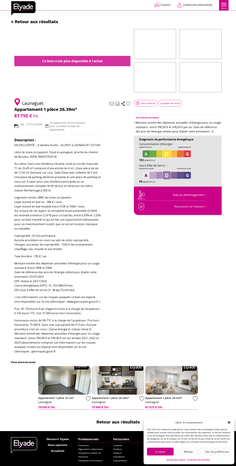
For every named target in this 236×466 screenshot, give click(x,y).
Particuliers (121, 439)
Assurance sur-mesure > (190, 206)
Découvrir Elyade (57, 439)
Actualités (57, 451)
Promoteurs (83, 445)
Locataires (117, 445)
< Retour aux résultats (34, 21)
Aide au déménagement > (189, 195)
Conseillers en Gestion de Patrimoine (89, 455)
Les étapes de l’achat (170, 103)
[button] (229, 422)
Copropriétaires (120, 460)
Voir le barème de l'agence (147, 117)
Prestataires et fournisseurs (90, 460)
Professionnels (88, 439)
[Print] (118, 104)
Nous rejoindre (57, 445)
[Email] (112, 103)
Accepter (160, 451)
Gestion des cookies (176, 459)
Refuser (188, 451)
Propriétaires (119, 456)
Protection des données (198, 459)
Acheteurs (117, 449)
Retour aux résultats (118, 422)
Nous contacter (148, 103)
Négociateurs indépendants (90, 449)
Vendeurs (117, 453)
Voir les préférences (217, 451)
